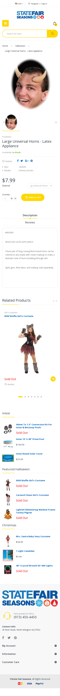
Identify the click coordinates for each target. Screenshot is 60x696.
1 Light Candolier (25, 550)
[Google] (26, 161)
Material (6, 185)
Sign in (44, 3)
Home (5, 45)
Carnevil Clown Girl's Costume (32, 495)
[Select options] (53, 378)
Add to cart (35, 197)
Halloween (20, 45)
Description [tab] (30, 215)
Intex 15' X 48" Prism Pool (30, 439)
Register (35, 3)
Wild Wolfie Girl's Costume (18, 316)
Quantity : (6, 194)
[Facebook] (17, 161)
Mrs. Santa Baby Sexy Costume (33, 536)
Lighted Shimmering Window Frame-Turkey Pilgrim (36, 511)
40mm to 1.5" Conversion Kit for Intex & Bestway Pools (34, 426)
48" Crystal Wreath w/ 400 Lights (34, 565)
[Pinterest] (31, 161)
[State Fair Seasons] (30, 14)
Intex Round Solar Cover (29, 453)
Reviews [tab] (30, 222)
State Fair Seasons (21, 679)
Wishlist (8, 161)
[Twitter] (22, 161)
